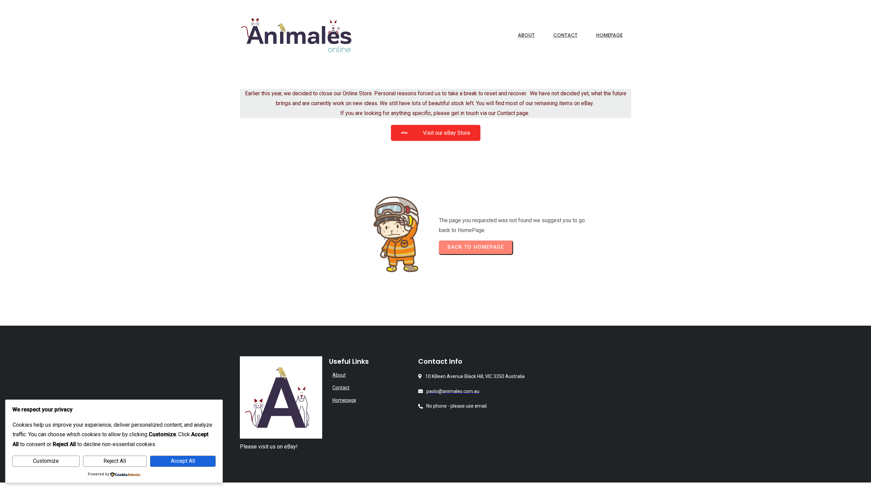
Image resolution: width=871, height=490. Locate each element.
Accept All (183, 461)
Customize (46, 461)
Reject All (114, 461)
